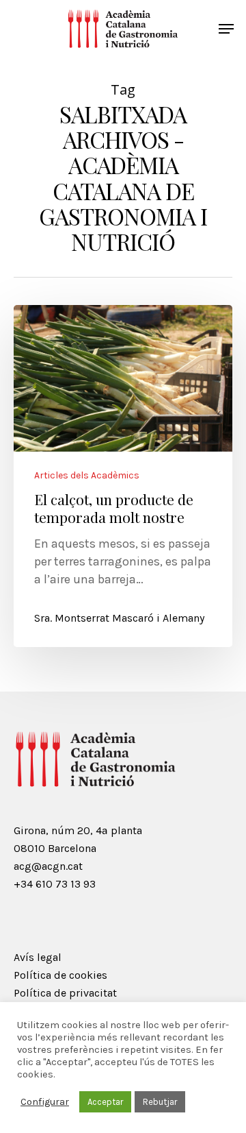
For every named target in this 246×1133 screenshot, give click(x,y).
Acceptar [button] (105, 1102)
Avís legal (38, 957)
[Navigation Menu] (226, 29)
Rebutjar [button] (160, 1102)
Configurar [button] (44, 1102)
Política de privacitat (65, 992)
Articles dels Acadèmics (86, 475)
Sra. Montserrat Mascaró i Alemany (119, 617)
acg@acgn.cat (48, 866)
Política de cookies (60, 975)
